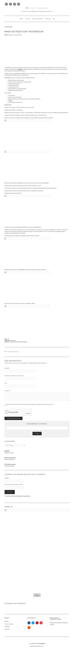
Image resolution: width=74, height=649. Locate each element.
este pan (20, 69)
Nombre (7, 368)
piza (18, 341)
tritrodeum (24, 341)
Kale (31, 646)
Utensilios (48, 18)
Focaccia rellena (12, 351)
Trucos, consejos (37, 18)
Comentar (7, 390)
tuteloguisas (42, 643)
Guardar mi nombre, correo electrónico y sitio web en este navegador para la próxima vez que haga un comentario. (29, 404)
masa (14, 341)
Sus (8, 339)
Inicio (21, 18)
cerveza (11, 341)
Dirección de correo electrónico (14, 375)
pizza (21, 341)
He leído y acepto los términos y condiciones (18, 496)
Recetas (27, 18)
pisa (16, 341)
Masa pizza (13, 340)
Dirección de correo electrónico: (14, 484)
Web (6, 383)
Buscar (37, 433)
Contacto (7, 629)
